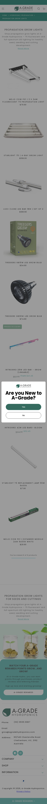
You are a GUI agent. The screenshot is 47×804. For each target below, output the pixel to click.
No (23, 415)
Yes (23, 407)
